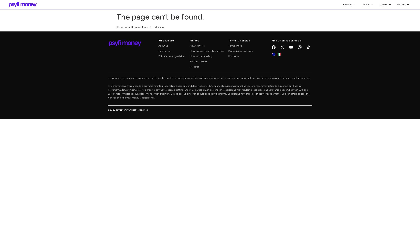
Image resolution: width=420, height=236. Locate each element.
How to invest (197, 45)
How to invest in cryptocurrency (207, 51)
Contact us (164, 51)
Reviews (401, 4)
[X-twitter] (282, 47)
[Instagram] (300, 47)
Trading (366, 4)
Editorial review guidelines (171, 56)
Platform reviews (198, 61)
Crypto (384, 4)
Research (195, 66)
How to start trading (201, 56)
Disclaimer (233, 56)
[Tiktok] (308, 47)
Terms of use (235, 45)
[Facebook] (274, 47)
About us (163, 45)
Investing (347, 4)
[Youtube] (291, 47)
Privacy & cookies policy (240, 51)
